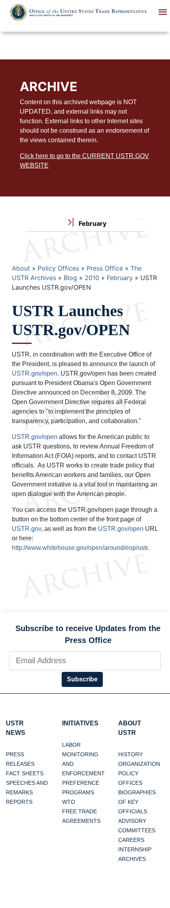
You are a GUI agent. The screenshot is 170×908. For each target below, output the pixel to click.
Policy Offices (58, 268)
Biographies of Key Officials (137, 802)
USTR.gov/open (34, 373)
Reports (19, 802)
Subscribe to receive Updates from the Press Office (88, 634)
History (130, 754)
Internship (134, 849)
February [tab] (91, 223)
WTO (68, 802)
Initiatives (80, 723)
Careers (131, 840)
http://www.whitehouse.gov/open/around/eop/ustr (79, 547)
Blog (70, 278)
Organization (139, 764)
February (120, 278)
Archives (132, 859)
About (21, 268)
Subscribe (82, 679)
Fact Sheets (24, 773)
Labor (71, 745)
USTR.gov (26, 528)
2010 (92, 278)
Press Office (105, 268)
